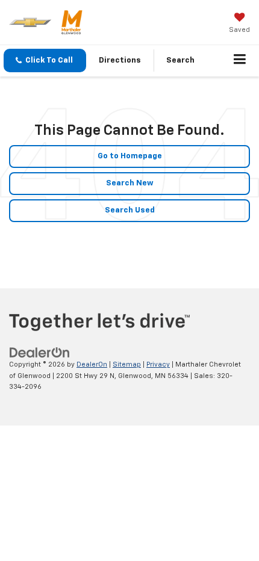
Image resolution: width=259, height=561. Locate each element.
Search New (130, 183)
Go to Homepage (130, 156)
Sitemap (127, 364)
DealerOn (91, 364)
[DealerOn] (39, 353)
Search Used (130, 210)
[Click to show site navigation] (240, 60)
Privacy (158, 364)
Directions (120, 60)
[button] (45, 60)
